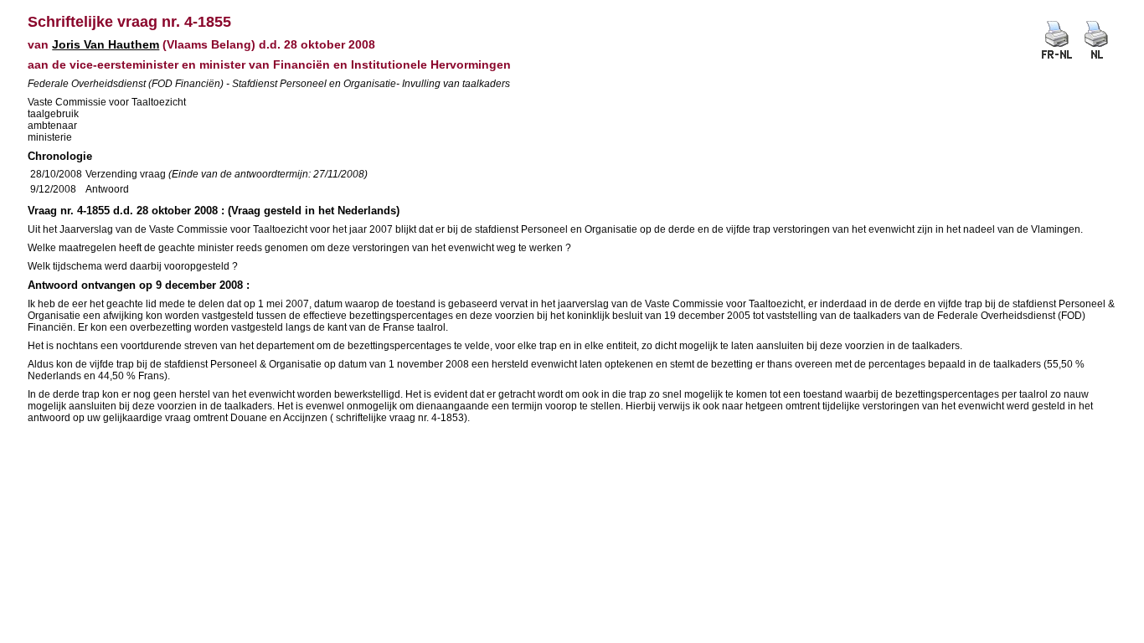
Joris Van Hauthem (105, 44)
